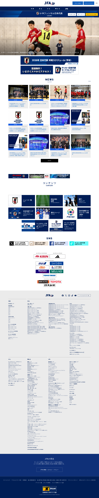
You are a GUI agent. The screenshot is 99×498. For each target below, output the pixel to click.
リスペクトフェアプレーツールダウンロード (35, 441)
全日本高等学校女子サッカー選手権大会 (77, 315)
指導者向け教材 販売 (31, 385)
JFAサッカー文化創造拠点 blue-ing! (76, 352)
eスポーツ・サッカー (12, 335)
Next (97, 36)
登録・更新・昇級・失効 (31, 388)
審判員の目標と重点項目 (31, 372)
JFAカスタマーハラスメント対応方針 (87, 480)
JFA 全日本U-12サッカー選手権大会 (55, 328)
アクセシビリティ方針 (16, 480)
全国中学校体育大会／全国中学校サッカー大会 (57, 320)
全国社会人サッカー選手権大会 (33, 316)
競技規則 (29, 370)
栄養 (28, 409)
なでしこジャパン (11, 317)
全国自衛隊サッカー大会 (31, 319)
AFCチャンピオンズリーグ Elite (33, 310)
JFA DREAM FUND (72, 379)
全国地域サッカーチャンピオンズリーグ (34, 314)
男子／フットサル (11, 325)
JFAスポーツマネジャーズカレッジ (54, 394)
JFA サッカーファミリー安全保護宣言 (34, 419)
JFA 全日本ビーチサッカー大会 (75, 348)
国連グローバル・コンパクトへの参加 (55, 401)
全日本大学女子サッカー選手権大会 (76, 308)
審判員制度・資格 (30, 366)
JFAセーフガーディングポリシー (33, 420)
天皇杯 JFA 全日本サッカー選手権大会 (34, 307)
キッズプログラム (11, 372)
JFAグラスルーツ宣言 (12, 363)
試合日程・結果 (72, 14)
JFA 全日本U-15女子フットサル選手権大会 (77, 341)
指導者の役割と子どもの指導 (32, 426)
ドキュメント (71, 391)
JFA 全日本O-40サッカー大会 (75, 326)
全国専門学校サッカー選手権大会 (33, 332)
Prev (2, 36)
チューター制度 (30, 390)
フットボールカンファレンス (32, 383)
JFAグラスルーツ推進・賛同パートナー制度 (16, 381)
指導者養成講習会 (30, 380)
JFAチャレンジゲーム (12, 367)
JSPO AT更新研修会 (31, 406)
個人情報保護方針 (32, 480)
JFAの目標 (71, 365)
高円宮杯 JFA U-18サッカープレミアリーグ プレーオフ (58, 308)
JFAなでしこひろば (11, 366)
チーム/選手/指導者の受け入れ (53, 410)
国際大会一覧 (29, 304)
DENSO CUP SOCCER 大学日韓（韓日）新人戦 (36, 327)
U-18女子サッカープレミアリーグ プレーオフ (78, 312)
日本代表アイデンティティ (13, 337)
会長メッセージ (72, 363)
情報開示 (71, 370)
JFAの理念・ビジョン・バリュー (50, 469)
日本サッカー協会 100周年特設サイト (76, 375)
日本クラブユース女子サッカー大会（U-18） (78, 319)
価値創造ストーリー (73, 372)
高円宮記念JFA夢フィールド (53, 378)
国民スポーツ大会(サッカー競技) (33, 312)
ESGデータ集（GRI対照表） (74, 371)
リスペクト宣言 (30, 417)
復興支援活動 (50, 398)
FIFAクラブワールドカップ (32, 333)
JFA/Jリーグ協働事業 (52, 380)
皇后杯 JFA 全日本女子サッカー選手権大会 (77, 304)
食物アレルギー (30, 408)
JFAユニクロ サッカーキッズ (13, 364)
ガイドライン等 (30, 398)
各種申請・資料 (30, 389)
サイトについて (6, 480)
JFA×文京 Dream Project (73, 377)
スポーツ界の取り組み (31, 432)
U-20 (9, 319)
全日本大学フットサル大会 (74, 338)
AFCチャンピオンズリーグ (32, 309)
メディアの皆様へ (47, 482)
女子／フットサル (11, 329)
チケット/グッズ (89, 3)
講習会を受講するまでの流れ (32, 379)
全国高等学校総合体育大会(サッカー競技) (56, 310)
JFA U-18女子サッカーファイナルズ (76, 309)
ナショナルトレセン (52, 365)
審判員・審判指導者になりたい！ (33, 365)
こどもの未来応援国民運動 (53, 393)
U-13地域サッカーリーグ (53, 321)
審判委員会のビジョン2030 (32, 363)
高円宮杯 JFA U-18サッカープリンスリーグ (56, 307)
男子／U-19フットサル (12, 326)
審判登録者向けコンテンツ (32, 369)
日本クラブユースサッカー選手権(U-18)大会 (56, 313)
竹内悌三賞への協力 (52, 391)
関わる (58, 8)
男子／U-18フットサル (12, 328)
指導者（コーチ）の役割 (31, 375)
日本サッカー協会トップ (73, 361)
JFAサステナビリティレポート (53, 400)
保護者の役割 (29, 427)
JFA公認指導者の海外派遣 (32, 395)
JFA (49, 359)
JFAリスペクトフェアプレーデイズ (33, 433)
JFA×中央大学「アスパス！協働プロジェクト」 (56, 389)
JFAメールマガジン (72, 404)
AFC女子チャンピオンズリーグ (75, 320)
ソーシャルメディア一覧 (84, 295)
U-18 (9, 311)
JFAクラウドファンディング (32, 445)
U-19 (9, 310)
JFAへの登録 (78, 3)
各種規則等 (71, 398)
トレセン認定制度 (51, 364)
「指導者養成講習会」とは (32, 378)
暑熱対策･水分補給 (30, 402)
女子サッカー (71, 385)
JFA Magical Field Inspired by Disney (14, 365)
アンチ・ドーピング (31, 407)
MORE (49, 161)
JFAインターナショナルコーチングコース (34, 396)
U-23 (9, 307)
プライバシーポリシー (73, 480)
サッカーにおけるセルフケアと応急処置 (34, 412)
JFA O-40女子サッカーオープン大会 (76, 307)
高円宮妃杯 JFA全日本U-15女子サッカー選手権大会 (79, 313)
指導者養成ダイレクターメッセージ (33, 377)
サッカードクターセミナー (32, 404)
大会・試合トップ (30, 303)
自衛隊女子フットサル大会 (74, 336)
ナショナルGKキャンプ (52, 367)
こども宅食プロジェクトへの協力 (54, 399)
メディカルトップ (30, 400)
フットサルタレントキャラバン (54, 372)
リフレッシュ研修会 (31, 382)
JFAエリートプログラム (52, 366)
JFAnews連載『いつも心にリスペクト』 (34, 429)
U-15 (9, 314)
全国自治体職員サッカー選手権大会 (33, 317)
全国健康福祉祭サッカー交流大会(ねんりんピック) (79, 331)
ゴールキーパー (30, 392)
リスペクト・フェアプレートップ (33, 416)
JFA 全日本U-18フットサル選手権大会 (76, 339)
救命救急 (29, 403)
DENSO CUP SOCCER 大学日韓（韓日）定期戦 (36, 326)
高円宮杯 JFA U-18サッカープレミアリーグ (56, 306)
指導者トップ (29, 374)
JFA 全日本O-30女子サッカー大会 (76, 306)
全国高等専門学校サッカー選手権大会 (34, 330)
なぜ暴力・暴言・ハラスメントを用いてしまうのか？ (37, 424)
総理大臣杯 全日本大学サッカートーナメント (35, 322)
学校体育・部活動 (11, 375)
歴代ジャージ (10, 338)
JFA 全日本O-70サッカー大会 (75, 329)
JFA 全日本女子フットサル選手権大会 (76, 335)
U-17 (9, 312)
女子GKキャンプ (51, 369)
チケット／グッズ (72, 395)
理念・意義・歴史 (30, 387)
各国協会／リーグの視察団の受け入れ (55, 412)
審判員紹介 (29, 367)
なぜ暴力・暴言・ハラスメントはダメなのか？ (35, 425)
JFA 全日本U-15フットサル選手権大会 (76, 340)
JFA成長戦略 (71, 366)
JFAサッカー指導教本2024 (32, 384)
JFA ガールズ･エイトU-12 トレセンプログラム (56, 370)
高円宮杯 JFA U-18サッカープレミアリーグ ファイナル (58, 304)
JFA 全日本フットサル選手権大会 (76, 334)
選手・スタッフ (81, 14)
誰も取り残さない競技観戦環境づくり (55, 385)
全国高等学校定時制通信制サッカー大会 (56, 312)
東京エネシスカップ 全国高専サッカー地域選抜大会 (36, 331)
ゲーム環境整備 (51, 375)
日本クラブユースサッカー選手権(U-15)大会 (56, 322)
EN (96, 3)
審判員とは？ (29, 364)
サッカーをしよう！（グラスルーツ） (15, 361)
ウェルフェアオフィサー (31, 435)
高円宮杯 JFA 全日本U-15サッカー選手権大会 (57, 319)
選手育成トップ (51, 361)
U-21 (9, 309)
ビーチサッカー (11, 332)
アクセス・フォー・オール (74, 376)
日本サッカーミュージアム (74, 354)
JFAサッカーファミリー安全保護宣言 (55, 388)
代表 (32, 8)
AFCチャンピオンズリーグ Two (33, 311)
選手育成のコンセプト (52, 363)
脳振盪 (28, 401)
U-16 (9, 313)
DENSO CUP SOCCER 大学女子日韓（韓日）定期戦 (36, 328)
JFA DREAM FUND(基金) (32, 447)
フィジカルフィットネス (31, 393)
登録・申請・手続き (73, 369)
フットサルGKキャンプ (52, 371)
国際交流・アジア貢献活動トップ (54, 404)
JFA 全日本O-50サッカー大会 (75, 327)
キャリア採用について (57, 482)
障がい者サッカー (11, 376)
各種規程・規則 (72, 367)
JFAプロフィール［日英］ (74, 380)
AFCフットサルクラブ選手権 (75, 345)
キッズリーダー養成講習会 (13, 374)
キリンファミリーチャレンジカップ (14, 369)
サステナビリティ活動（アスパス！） (76, 374)
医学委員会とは (30, 413)
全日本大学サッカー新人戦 (32, 323)
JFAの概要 (71, 364)
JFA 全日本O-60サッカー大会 (75, 328)
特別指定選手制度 (51, 374)
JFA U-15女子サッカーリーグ (75, 314)
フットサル (71, 387)
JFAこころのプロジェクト (53, 390)
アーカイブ (38, 482)
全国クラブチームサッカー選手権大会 (34, 315)
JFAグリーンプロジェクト (53, 384)
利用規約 (25, 480)
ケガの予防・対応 (30, 411)
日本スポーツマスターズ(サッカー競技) (34, 320)
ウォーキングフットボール (13, 370)
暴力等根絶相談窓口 (31, 442)
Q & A (70, 400)
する (49, 8)
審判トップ (29, 361)
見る (41, 8)
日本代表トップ (11, 303)
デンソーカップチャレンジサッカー (33, 325)
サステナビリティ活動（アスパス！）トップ (56, 383)
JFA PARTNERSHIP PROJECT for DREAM (35, 449)
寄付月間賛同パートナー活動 (53, 402)
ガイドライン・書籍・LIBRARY (33, 414)
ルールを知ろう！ (73, 350)
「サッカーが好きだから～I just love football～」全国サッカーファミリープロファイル (17, 379)
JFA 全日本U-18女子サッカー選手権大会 (77, 310)
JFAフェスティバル (11, 377)
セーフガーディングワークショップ (33, 438)
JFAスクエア (10, 371)
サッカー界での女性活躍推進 (53, 386)
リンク (70, 402)
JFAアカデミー (51, 376)
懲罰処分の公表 (30, 443)
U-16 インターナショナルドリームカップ (56, 315)
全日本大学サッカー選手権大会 (33, 321)
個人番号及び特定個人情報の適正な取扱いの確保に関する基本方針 (52, 480)
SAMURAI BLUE (11, 306)
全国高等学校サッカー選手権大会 (55, 309)
